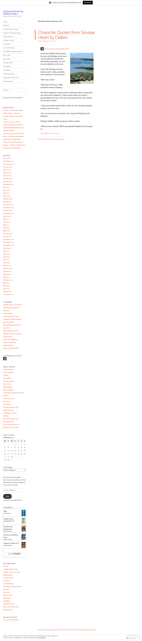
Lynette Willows (8, 322)
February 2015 (7, 268)
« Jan (4, 460)
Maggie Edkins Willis (9, 521)
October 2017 (7, 210)
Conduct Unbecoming (10, 29)
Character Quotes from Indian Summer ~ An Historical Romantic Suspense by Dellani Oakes (14, 145)
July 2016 (6, 251)
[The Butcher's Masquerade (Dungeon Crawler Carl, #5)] (24, 531)
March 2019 (7, 176)
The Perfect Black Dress (11, 425)
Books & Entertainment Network (57, 49)
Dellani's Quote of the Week (12, 305)
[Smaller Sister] (24, 523)
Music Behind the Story (11, 331)
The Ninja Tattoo (8, 74)
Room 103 (6, 55)
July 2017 (6, 219)
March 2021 (7, 170)
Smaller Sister (8, 519)
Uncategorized (48, 139)
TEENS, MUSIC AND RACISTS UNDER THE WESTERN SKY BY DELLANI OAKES (13, 128)
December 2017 (8, 205)
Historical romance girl (11, 419)
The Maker (6, 70)
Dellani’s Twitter (10, 617)
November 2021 (8, 164)
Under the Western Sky (11, 77)
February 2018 (8, 199)
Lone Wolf (6, 44)
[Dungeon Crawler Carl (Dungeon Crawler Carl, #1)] (24, 548)
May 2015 (6, 260)
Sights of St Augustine (10, 339)
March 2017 (7, 231)
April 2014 (6, 277)
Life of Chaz (7, 384)
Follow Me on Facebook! (13, 98)
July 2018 (6, 187)
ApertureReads (8, 390)
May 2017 (6, 225)
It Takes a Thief (8, 40)
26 (5, 457)
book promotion (8, 381)
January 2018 (7, 202)
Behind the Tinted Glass (11, 427)
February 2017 (7, 234)
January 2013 (7, 291)
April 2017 (6, 228)
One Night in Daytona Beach (12, 51)
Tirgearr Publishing (9, 342)
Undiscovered (7, 81)
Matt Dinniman (8, 531)
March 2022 (7, 158)
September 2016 (8, 245)
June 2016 (6, 254)
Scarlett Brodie (8, 422)
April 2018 (6, 196)
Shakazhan (7, 66)
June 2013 (6, 283)
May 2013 (6, 286)
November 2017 (8, 207)
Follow (7, 496)
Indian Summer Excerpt (11, 316)
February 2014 (7, 280)
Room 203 (6, 59)
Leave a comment (58, 139)
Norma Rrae (7, 378)
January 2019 (7, 181)
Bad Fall (6, 25)
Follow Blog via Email (12, 477)
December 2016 (8, 239)
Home (5, 22)
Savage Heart (8, 63)
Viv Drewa (6, 401)
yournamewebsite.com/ (11, 407)
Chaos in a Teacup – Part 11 (11, 122)
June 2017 (6, 222)
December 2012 (8, 294)
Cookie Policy (42, 637)
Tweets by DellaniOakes (11, 620)
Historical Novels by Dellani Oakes (13, 12)
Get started (87, 2)
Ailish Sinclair (7, 387)
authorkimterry (8, 410)
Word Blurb (7, 404)
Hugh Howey (8, 513)
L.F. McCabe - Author (10, 413)
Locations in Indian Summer (12, 319)
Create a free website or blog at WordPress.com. (52, 630)
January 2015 (7, 271)
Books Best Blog (8, 372)
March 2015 (7, 265)
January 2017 (7, 236)
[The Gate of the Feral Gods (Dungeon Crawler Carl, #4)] (24, 539)
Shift (5, 511)
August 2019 (7, 173)
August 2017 (7, 216)
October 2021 (7, 167)
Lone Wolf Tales (8, 48)
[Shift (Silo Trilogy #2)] (24, 516)
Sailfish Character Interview (12, 334)
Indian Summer (8, 37)
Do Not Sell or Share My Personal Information (81, 630)
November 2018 (8, 184)
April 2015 (6, 262)
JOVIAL (5, 375)
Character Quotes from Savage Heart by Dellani (66, 35)
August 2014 (7, 274)
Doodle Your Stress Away (12, 33)
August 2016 (7, 248)
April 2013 (6, 289)
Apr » (9, 460)
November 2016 (8, 242)
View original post (46, 133)
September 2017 (8, 213)
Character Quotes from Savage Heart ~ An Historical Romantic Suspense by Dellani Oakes (13, 136)
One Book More (8, 369)
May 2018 (6, 193)
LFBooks (6, 416)
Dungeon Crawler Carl (11, 543)
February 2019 (8, 179)
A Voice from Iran (9, 398)
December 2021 (8, 161)
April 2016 (6, 257)
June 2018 (6, 190)
